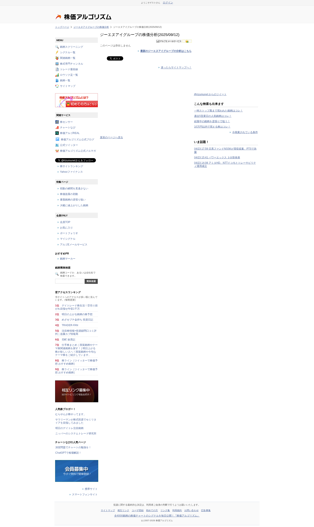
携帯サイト (91, 488)
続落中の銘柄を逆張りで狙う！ (212, 121)
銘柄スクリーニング (71, 46)
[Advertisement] (146, 103)
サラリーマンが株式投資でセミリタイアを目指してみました (75, 421)
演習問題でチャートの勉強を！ (73, 447)
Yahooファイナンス (71, 171)
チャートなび (67, 127)
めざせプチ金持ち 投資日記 (77, 319)
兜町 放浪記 (68, 339)
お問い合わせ (191, 510)
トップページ (62, 27)
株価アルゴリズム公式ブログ (77, 139)
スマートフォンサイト (85, 494)
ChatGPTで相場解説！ (68, 452)
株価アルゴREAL (70, 133)
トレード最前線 (69, 69)
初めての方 (152, 510)
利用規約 (177, 510)
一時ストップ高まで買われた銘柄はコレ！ (218, 110)
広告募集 (205, 510)
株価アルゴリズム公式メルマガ (78, 150)
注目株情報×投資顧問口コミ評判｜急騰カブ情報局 (76, 332)
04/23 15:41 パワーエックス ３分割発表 (217, 157)
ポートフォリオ (69, 233)
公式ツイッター (69, 145)
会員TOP (65, 222)
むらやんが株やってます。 (70, 414)
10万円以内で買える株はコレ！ (212, 126)
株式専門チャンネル (71, 63)
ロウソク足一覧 (69, 74)
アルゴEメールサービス (73, 244)
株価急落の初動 (69, 194)
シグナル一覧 (67, 52)
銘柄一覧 (65, 80)
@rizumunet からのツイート (210, 94)
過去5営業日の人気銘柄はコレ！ (213, 115)
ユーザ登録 (138, 510)
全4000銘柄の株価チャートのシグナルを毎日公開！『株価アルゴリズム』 (157, 515)
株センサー (66, 121)
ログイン (168, 2)
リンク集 (165, 510)
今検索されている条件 (245, 132)
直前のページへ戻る (111, 137)
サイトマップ (67, 86)
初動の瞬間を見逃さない (74, 188)
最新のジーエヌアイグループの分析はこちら (166, 51)
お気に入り (66, 227)
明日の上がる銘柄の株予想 (77, 314)
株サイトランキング (71, 166)
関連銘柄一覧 (67, 58)
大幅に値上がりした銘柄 (74, 205)
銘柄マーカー (67, 258)
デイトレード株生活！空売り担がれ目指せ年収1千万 (76, 307)
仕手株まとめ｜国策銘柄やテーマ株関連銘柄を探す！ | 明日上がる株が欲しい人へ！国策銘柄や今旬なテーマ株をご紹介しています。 (76, 349)
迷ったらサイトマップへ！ (176, 67)
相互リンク (123, 510)
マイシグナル (67, 239)
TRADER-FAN (70, 325)
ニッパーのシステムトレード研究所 (75, 433)
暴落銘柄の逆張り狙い (73, 199)
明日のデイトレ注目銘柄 (69, 428)
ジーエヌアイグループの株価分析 (91, 27)
